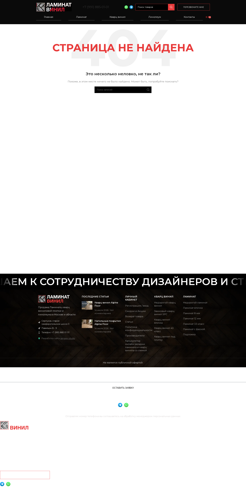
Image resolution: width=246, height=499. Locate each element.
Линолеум (154, 17)
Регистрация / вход (137, 305)
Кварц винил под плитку (164, 338)
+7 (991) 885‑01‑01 (95, 7)
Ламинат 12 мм (192, 318)
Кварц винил (118, 17)
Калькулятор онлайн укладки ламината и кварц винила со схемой (136, 346)
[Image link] (53, 298)
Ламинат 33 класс (193, 324)
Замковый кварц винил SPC (164, 313)
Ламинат (81, 17)
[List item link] (57, 332)
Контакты (189, 17)
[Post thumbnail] (87, 308)
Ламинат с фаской (194, 329)
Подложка (189, 334)
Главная (48, 17)
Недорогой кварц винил (165, 304)
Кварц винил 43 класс (164, 330)
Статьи (129, 321)
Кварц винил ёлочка (162, 321)
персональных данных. (167, 416)
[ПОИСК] (171, 7)
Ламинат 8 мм (191, 313)
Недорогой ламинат (195, 302)
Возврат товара (134, 316)
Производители (135, 335)
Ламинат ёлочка (193, 308)
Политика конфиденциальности (138, 329)
